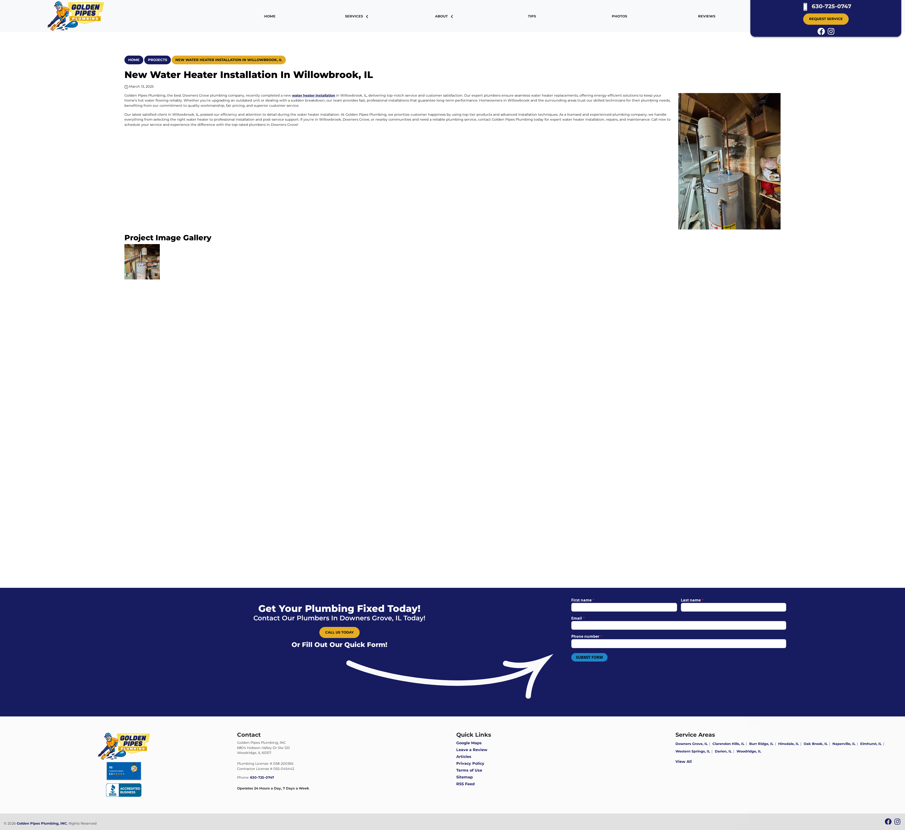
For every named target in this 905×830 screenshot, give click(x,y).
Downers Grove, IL (691, 744)
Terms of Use (469, 770)
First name (583, 600)
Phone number (586, 636)
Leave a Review (471, 750)
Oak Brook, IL (816, 744)
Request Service (826, 19)
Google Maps (469, 743)
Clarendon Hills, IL (728, 744)
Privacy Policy (470, 763)
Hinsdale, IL (788, 744)
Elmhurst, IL (871, 744)
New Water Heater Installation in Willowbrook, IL (228, 60)
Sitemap (464, 777)
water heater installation (313, 95)
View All (683, 761)
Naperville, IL (844, 744)
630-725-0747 (830, 6)
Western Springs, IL (692, 751)
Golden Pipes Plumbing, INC (42, 823)
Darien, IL (723, 751)
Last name (692, 600)
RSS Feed (465, 784)
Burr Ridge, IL (761, 744)
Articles (463, 756)
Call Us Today (339, 632)
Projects (157, 60)
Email (578, 618)
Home (134, 60)
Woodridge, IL (748, 751)
